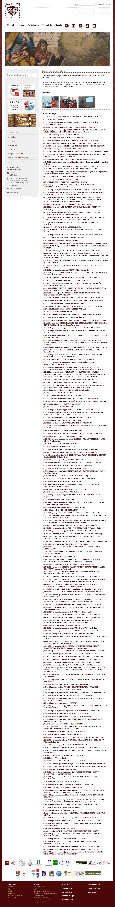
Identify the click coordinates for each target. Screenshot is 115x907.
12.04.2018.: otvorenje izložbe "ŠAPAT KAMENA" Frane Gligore (66, 544)
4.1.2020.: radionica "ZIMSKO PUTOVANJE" (60, 446)
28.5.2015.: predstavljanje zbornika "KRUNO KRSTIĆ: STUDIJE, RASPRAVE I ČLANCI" (75, 693)
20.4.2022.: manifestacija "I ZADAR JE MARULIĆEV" (63, 404)
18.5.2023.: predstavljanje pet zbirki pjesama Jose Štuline (64, 317)
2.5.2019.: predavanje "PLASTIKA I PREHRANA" (62, 492)
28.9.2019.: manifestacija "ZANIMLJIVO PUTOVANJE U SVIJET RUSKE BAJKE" (73, 463)
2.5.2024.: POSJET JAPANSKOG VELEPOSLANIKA (62, 227)
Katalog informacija (15, 898)
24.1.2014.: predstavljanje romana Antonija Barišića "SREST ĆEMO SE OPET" (72, 849)
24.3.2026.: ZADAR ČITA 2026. (55, 119)
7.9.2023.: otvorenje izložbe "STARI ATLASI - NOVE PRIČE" (65, 303)
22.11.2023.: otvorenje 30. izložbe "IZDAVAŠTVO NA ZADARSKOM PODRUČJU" (72, 278)
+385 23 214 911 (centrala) (18, 181)
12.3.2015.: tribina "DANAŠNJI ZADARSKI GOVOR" (63, 734)
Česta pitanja (67, 892)
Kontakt (58, 25)
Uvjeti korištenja (94, 888)
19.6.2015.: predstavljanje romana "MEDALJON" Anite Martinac (67, 684)
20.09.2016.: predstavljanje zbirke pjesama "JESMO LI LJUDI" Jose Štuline (70, 628)
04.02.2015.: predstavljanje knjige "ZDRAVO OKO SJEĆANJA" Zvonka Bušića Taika (74, 737)
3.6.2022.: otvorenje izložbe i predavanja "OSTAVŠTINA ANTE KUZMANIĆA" (71, 398)
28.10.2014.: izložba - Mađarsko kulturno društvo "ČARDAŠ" (65, 761)
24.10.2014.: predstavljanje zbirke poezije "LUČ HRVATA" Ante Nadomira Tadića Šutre (74, 764)
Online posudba (14, 132)
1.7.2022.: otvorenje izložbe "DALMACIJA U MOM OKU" (64, 396)
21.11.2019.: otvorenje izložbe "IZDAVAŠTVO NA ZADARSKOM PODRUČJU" (71, 452)
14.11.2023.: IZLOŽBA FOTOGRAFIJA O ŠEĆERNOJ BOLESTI (66, 280)
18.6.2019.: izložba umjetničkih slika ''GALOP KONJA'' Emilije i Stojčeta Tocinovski (73, 476)
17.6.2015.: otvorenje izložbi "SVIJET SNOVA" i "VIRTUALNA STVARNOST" (71, 687)
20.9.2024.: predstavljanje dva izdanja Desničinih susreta (63, 210)
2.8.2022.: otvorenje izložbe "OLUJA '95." (58, 393)
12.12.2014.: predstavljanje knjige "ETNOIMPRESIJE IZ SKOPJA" (67, 745)
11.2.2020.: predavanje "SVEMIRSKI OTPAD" (60, 444)
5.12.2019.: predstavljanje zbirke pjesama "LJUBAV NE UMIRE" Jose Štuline (71, 449)
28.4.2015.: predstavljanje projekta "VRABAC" (60, 703)
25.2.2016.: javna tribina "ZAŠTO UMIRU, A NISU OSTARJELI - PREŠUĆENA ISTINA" (75, 651)
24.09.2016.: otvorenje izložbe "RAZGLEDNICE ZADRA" (64, 625)
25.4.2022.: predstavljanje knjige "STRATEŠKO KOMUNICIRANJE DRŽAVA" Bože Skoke (75, 401)
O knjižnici (11, 25)
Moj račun (12, 137)
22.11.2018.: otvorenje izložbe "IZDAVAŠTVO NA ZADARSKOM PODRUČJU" (71, 525)
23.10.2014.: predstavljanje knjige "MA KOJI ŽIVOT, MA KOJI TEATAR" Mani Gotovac (75, 766)
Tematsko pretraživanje (42, 891)
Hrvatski (101, 4)
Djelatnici (11, 889)
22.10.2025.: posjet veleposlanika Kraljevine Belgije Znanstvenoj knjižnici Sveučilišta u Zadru (76, 151)
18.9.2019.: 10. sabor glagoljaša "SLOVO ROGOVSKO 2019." (65, 468)
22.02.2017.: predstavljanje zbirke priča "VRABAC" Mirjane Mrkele (68, 612)
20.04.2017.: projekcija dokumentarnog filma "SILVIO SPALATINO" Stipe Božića (72, 604)
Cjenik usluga (67, 888)
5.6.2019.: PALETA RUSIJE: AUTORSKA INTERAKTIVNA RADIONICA (69, 479)
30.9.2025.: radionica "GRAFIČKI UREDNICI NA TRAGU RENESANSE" (69, 159)
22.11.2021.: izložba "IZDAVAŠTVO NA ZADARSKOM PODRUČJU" (68, 423)
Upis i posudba (39, 886)
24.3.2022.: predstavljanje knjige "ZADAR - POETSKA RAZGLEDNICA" (69, 410)
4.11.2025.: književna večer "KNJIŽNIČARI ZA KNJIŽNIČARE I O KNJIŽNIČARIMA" (74, 146)
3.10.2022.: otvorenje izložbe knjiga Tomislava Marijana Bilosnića (66, 390)
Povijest (10, 886)
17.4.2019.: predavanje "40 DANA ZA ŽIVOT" (60, 499)
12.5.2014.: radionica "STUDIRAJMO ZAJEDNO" (61, 810)
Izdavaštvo (11, 893)
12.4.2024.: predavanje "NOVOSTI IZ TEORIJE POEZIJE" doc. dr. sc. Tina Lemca (73, 235)
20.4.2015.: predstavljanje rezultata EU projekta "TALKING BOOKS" (68, 716)
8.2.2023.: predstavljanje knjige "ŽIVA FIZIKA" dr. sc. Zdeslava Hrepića (69, 359)
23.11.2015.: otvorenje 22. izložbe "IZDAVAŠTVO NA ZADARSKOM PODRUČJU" (72, 659)
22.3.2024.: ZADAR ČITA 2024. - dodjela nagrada (61, 240)
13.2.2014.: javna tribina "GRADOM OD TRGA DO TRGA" (65, 839)
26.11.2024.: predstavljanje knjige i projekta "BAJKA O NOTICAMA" (68, 204)
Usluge (21, 25)
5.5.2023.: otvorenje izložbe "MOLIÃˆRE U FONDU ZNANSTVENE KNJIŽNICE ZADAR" (75, 320)
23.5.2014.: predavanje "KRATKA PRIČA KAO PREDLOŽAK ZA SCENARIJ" (71, 804)
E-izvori (65, 884)
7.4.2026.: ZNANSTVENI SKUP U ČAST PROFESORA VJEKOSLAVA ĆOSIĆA (72, 117)
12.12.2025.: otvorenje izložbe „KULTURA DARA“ (61, 135)
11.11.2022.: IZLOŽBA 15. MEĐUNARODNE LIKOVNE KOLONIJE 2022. (70, 380)
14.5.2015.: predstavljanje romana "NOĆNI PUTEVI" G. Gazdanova (68, 695)
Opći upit (37, 889)
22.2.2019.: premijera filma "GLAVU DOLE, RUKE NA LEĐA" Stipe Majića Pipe (72, 513)
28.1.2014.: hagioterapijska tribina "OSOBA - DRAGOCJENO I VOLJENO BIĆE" (72, 846)
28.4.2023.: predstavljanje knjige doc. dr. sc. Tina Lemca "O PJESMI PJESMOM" (72, 328)
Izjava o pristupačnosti (17, 161)
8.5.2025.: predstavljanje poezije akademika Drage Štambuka (65, 176)
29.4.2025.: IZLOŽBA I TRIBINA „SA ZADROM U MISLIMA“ (65, 182)
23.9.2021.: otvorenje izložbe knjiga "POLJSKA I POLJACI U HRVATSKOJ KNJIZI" (73, 433)
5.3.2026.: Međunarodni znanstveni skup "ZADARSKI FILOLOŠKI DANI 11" (71, 127)
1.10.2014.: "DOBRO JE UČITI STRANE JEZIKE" (62, 782)
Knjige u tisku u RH (15, 153)
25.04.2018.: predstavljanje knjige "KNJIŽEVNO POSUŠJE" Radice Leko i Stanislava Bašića (76, 541)
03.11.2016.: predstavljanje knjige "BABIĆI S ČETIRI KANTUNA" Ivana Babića (72, 617)
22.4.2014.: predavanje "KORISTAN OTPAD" (60, 828)
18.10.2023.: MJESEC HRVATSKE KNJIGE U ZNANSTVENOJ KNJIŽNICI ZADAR (73, 298)
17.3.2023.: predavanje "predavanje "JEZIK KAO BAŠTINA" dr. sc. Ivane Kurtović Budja (75, 347)
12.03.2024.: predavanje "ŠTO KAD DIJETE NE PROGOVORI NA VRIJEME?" (72, 251)
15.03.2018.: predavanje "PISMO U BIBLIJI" (60, 556)
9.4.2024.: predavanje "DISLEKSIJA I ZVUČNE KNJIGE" (64, 237)
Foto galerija (47, 25)
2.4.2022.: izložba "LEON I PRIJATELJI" (58, 407)
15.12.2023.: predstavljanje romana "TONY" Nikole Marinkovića (66, 270)
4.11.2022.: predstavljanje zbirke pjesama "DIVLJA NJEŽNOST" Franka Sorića (71, 382)
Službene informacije (15, 895)
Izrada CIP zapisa (68, 896)
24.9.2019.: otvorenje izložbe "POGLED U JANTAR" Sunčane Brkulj (68, 465)
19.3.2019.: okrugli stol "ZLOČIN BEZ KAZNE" (61, 510)
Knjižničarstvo (33, 25)
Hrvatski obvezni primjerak (19, 157)
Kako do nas (13, 145)
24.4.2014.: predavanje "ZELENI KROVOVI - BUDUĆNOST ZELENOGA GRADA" (73, 821)
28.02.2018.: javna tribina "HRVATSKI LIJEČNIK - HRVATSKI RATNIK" (70, 564)
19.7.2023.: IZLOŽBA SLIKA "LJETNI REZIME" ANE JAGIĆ (65, 309)
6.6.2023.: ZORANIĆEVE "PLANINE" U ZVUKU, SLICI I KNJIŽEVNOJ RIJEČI (72, 314)
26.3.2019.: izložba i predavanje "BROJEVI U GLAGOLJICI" (65, 507)
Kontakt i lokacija (94, 884)
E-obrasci (11, 141)
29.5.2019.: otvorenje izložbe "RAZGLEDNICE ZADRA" (63, 481)
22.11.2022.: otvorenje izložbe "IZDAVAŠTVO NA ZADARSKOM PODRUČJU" (71, 372)
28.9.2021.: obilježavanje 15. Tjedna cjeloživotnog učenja (63, 430)
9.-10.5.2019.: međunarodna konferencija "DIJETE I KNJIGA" (66, 489)
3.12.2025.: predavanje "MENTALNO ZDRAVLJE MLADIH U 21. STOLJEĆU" (71, 140)
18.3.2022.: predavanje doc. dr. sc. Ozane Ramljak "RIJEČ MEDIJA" (68, 417)
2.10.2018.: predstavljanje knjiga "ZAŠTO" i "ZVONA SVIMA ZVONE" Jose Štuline (73, 531)
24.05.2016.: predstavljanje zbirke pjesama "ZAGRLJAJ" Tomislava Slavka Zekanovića (74, 631)
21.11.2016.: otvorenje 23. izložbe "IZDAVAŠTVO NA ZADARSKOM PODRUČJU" (72, 615)
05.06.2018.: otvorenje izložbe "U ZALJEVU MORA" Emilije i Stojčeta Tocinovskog (73, 534)
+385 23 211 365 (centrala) (18, 178)
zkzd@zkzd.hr (13, 192)
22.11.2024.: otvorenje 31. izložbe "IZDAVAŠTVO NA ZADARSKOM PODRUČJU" (72, 207)
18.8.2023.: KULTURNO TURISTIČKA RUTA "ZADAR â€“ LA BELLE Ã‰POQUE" (73, 306)
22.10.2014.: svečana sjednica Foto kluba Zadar (60, 769)
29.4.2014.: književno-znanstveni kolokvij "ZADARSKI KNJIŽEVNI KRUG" (70, 818)
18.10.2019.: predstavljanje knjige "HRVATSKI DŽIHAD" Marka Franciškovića (71, 460)
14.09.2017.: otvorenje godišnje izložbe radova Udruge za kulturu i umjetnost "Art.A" (73, 589)
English (108, 4)
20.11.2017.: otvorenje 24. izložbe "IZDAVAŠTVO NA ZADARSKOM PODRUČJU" (72, 577)
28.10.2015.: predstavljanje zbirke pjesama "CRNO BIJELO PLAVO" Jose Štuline (72, 662)
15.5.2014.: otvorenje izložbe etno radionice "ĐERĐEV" (63, 807)
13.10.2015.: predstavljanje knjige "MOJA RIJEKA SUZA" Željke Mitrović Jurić (72, 665)
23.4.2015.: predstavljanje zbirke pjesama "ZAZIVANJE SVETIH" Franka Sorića (72, 711)
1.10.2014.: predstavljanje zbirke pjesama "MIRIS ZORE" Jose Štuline (68, 784)
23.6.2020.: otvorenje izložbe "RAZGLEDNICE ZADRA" (63, 436)
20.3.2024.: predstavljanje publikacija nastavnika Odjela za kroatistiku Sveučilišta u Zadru (75, 243)
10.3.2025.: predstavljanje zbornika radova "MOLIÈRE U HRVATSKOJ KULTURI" (73, 190)
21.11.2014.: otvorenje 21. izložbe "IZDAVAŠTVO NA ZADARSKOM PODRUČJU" (72, 747)
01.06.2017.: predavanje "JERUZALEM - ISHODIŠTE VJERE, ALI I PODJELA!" (72, 592)
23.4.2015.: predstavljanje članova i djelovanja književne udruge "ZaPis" (69, 713)
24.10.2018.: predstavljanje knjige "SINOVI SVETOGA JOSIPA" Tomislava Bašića (72, 528)
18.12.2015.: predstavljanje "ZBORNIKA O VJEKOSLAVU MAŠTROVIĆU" (70, 654)
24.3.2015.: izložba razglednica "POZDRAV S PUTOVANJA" (65, 731)
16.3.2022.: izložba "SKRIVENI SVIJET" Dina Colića (62, 420)
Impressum (92, 892)
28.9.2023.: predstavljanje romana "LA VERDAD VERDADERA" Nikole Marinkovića (73, 300)
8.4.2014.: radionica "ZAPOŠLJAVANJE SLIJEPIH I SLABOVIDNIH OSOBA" (71, 831)
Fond (10, 891)
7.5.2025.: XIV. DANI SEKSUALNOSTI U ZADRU (61, 179)
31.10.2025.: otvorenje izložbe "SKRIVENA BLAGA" (62, 149)
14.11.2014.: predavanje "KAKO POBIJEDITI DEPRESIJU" (65, 755)
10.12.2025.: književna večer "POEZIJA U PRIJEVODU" (64, 137)
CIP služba (12, 149)
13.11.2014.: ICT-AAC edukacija (55, 758)
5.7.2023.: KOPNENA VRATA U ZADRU (58, 312)
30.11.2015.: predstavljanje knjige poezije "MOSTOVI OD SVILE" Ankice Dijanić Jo (73, 656)
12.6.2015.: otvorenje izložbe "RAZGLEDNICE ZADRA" (63, 690)
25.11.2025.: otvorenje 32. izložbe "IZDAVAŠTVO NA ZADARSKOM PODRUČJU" (72, 143)
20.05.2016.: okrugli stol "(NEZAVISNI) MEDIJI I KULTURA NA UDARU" (70, 634)
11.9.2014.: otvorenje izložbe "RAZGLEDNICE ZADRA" (63, 787)
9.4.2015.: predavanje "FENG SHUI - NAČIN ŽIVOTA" (63, 724)
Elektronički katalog (41, 897)
